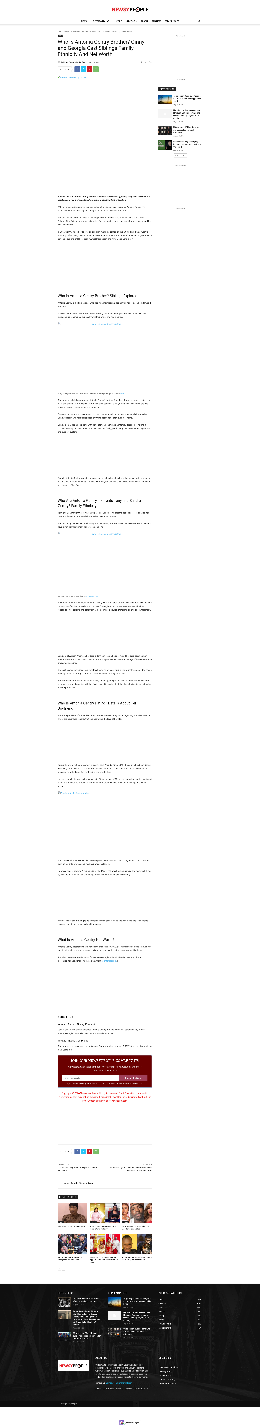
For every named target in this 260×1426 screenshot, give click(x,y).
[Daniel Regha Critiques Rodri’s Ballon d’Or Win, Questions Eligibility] (137, 1244)
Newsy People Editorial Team (74, 62)
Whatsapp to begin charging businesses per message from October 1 (187, 144)
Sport (119, 21)
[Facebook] (77, 69)
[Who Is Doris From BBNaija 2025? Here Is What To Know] (105, 1213)
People (144, 21)
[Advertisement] (105, 173)
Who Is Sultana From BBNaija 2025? (71, 1226)
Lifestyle (130, 21)
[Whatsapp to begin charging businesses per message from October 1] (165, 145)
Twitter (122, 394)
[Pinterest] (89, 69)
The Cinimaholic (92, 596)
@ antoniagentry (109, 961)
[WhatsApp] (96, 69)
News (84, 21)
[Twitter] (83, 69)
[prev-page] (59, 1269)
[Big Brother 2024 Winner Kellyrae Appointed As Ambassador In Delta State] (105, 1244)
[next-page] (63, 1269)
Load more (179, 155)
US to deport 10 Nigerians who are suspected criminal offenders (186, 130)
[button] (199, 21)
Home (60, 32)
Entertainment (101, 21)
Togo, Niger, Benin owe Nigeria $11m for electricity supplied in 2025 (187, 98)
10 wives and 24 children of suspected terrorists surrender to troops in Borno (87, 1336)
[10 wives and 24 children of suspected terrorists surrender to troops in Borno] (64, 1336)
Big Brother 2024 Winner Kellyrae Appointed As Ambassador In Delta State (104, 1259)
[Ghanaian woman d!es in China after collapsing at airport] (64, 1302)
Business (156, 21)
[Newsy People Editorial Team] (59, 62)
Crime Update (172, 21)
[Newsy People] (130, 9)
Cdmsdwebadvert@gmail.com (119, 1383)
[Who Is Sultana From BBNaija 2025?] (72, 1213)
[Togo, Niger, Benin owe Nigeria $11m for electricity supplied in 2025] (165, 99)
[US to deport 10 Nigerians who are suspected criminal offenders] (165, 130)
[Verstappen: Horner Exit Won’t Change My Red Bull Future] (72, 1244)
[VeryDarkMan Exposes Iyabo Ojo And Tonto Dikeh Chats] (137, 1213)
